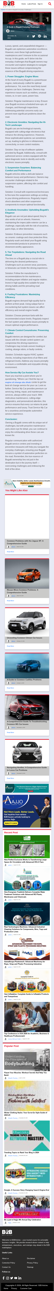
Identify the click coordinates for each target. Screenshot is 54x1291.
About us (5, 1258)
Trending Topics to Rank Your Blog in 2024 (21, 1153)
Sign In (40, 4)
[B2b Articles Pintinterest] (40, 36)
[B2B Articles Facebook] (4, 1278)
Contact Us (6, 1267)
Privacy (14, 1288)
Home (23, 4)
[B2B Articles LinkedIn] (20, 1278)
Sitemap (30, 1267)
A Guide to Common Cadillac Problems (24, 680)
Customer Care (26, 1288)
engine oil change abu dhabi (18, 382)
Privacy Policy (32, 1263)
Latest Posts (31, 4)
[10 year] (27, 788)
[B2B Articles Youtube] (16, 1278)
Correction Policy (8, 1263)
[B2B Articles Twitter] (12, 1278)
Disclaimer (31, 1258)
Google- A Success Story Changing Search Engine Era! (26, 1190)
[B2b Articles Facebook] (28, 36)
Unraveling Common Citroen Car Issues (24, 638)
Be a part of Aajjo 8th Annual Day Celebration (22, 1220)
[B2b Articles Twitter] (34, 36)
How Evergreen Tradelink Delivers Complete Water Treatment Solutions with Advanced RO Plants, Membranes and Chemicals (24, 894)
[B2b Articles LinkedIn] (45, 36)
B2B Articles (43, 1285)
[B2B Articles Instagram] (8, 1278)
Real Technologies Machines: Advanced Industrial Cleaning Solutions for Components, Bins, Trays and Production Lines (25, 929)
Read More (10, 551)
